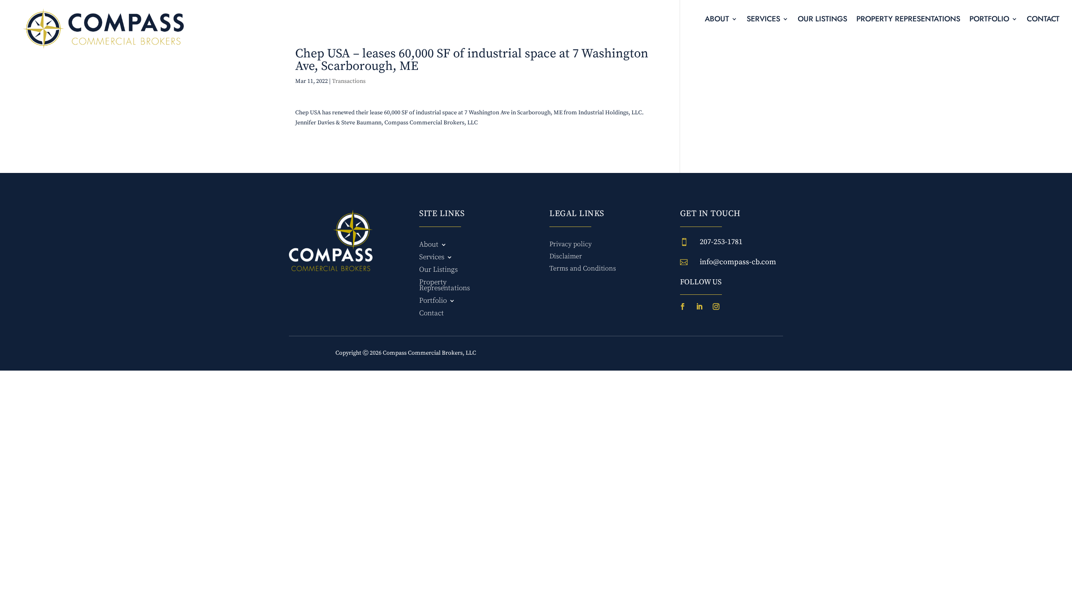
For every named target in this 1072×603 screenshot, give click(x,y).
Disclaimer (565, 256)
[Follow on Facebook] (682, 306)
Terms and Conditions (582, 268)
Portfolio (989, 20)
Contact (1043, 20)
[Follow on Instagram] (716, 306)
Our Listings (822, 20)
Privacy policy (570, 244)
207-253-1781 (721, 242)
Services (763, 20)
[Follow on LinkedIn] (699, 306)
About (717, 20)
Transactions (349, 81)
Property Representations (908, 20)
